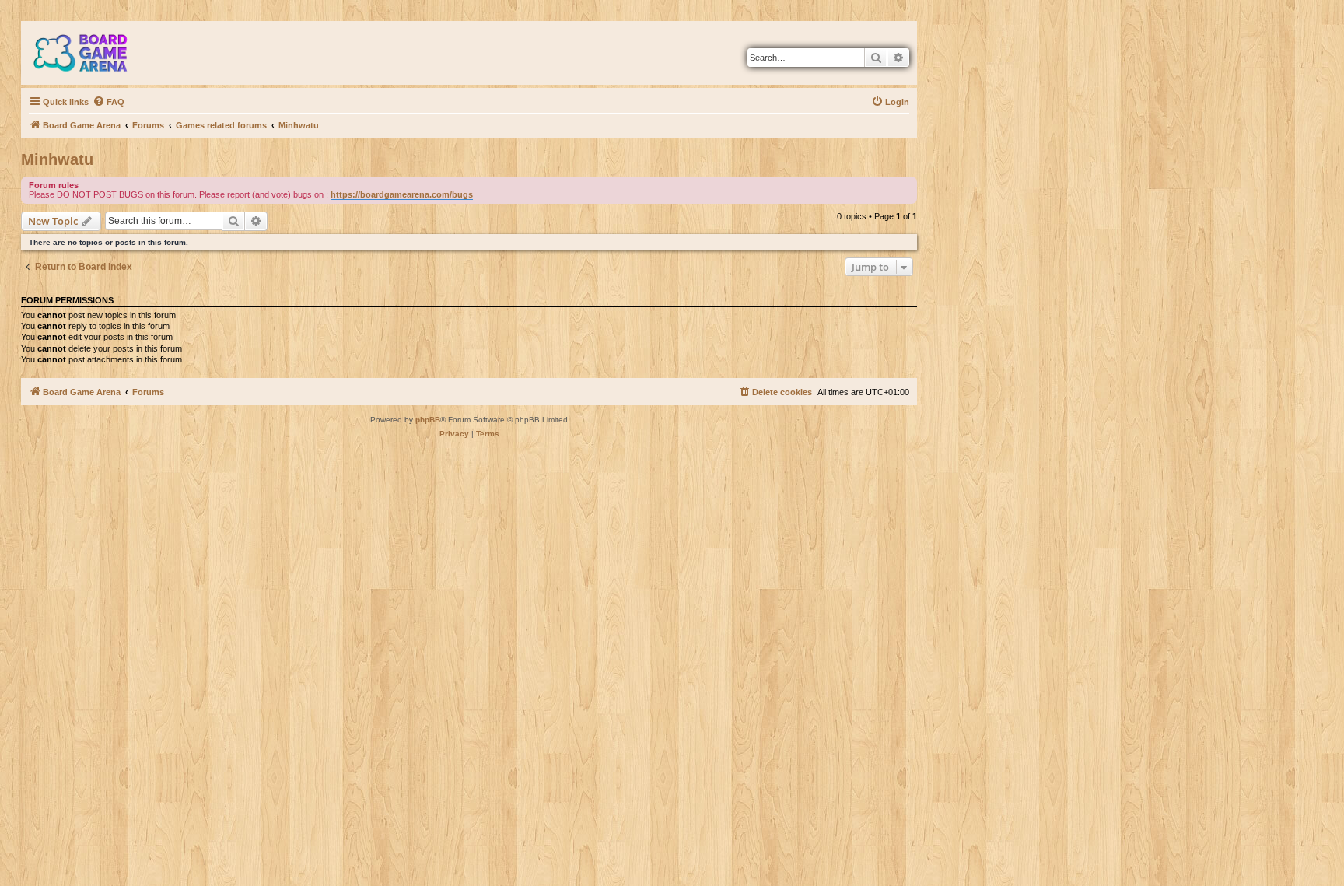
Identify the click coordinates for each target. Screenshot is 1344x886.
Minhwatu (57, 159)
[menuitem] (108, 102)
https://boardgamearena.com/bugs (402, 194)
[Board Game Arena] (92, 53)
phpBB (427, 419)
